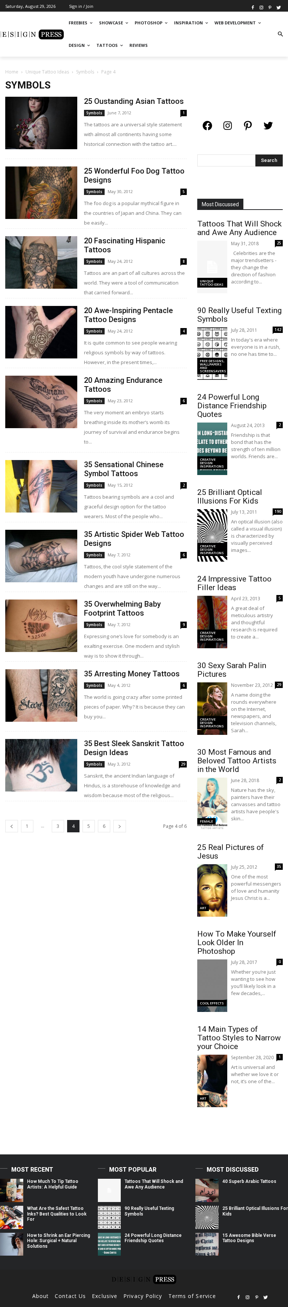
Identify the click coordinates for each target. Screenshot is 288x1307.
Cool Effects (212, 1003)
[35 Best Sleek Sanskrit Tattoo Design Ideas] (41, 765)
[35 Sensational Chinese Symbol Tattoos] (41, 486)
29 (183, 764)
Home (11, 72)
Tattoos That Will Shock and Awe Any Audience (239, 228)
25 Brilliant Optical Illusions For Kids (229, 496)
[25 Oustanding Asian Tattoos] (41, 123)
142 (277, 329)
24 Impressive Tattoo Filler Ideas (234, 583)
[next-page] (119, 826)
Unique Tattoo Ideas (47, 72)
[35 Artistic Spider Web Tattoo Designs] (41, 556)
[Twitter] (278, 7)
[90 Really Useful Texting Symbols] (109, 1217)
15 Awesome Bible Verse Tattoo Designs (249, 1238)
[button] (280, 34)
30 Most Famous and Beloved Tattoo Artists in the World (236, 761)
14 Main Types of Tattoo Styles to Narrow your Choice (239, 1038)
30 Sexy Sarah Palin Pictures (231, 670)
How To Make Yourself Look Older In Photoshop (236, 942)
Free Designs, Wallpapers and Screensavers (213, 365)
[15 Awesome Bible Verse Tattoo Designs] (207, 1244)
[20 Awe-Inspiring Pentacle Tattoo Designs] (41, 332)
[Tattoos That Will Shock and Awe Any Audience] (109, 1190)
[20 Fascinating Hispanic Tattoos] (41, 262)
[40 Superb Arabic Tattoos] (207, 1190)
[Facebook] (253, 7)
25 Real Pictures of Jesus (230, 851)
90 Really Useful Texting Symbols (239, 315)
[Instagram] (261, 7)
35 (279, 866)
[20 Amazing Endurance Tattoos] (41, 402)
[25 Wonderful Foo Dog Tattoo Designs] (41, 192)
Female (206, 821)
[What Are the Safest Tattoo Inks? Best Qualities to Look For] (11, 1217)
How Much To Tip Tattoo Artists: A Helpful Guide (52, 1184)
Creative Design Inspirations (212, 463)
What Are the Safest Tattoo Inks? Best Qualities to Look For (57, 1214)
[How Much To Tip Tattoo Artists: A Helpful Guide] (11, 1190)
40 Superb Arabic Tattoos (249, 1181)
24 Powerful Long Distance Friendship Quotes (232, 406)
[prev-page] (11, 826)
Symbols (85, 72)
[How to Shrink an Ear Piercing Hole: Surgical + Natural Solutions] (11, 1244)
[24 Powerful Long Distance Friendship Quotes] (109, 1244)
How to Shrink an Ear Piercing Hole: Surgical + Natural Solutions (58, 1241)
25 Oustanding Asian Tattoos (134, 101)
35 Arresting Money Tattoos (132, 673)
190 (277, 511)
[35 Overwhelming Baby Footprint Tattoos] (41, 626)
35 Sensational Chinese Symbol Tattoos (124, 469)
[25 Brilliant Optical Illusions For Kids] (207, 1217)
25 (279, 243)
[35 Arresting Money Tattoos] (41, 695)
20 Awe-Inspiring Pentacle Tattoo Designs (128, 315)
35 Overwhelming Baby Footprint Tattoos (122, 609)
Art (203, 907)
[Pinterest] (270, 7)
